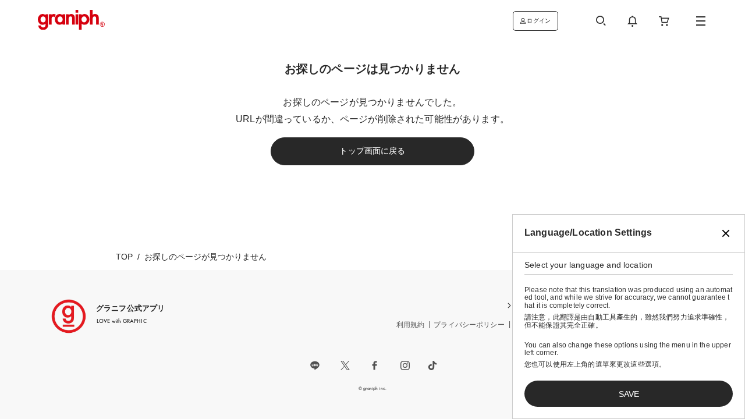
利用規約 (410, 325)
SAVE (629, 394)
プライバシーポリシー (469, 325)
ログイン (539, 20)
